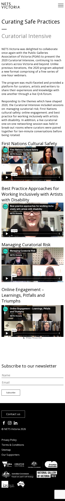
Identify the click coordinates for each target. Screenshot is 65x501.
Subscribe (10, 392)
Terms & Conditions (13, 444)
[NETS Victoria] (11, 7)
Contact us (13, 414)
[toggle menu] (60, 5)
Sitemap (6, 449)
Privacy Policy (9, 440)
